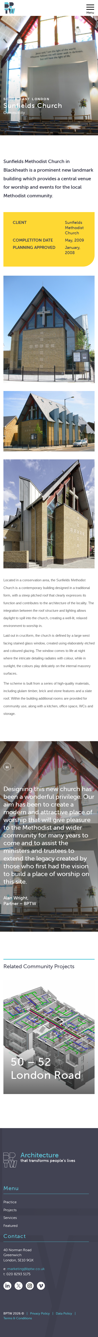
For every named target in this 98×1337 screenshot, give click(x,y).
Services (10, 1217)
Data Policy (64, 1313)
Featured (10, 1225)
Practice (10, 1202)
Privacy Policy (40, 1313)
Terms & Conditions (17, 1318)
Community (14, 113)
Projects (10, 1210)
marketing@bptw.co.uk (26, 1268)
